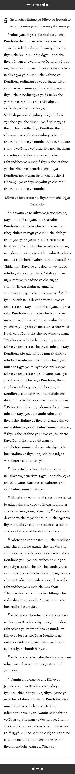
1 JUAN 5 (36, 5)
